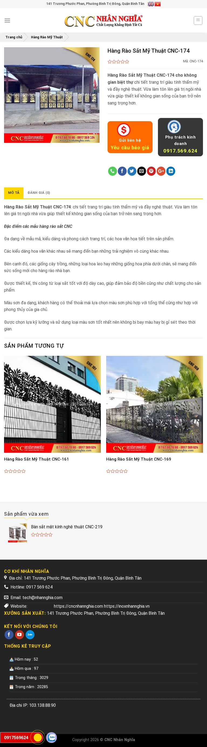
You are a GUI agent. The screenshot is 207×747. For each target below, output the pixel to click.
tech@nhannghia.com (42, 597)
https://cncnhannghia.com (78, 606)
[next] (203, 420)
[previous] (4, 420)
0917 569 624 (39, 587)
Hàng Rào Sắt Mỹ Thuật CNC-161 (36, 459)
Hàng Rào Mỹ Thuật (47, 37)
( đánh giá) (118, 62)
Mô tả (13, 193)
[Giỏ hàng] (198, 20)
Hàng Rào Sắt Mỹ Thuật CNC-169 (138, 459)
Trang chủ (13, 37)
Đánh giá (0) (38, 193)
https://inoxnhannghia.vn (127, 606)
